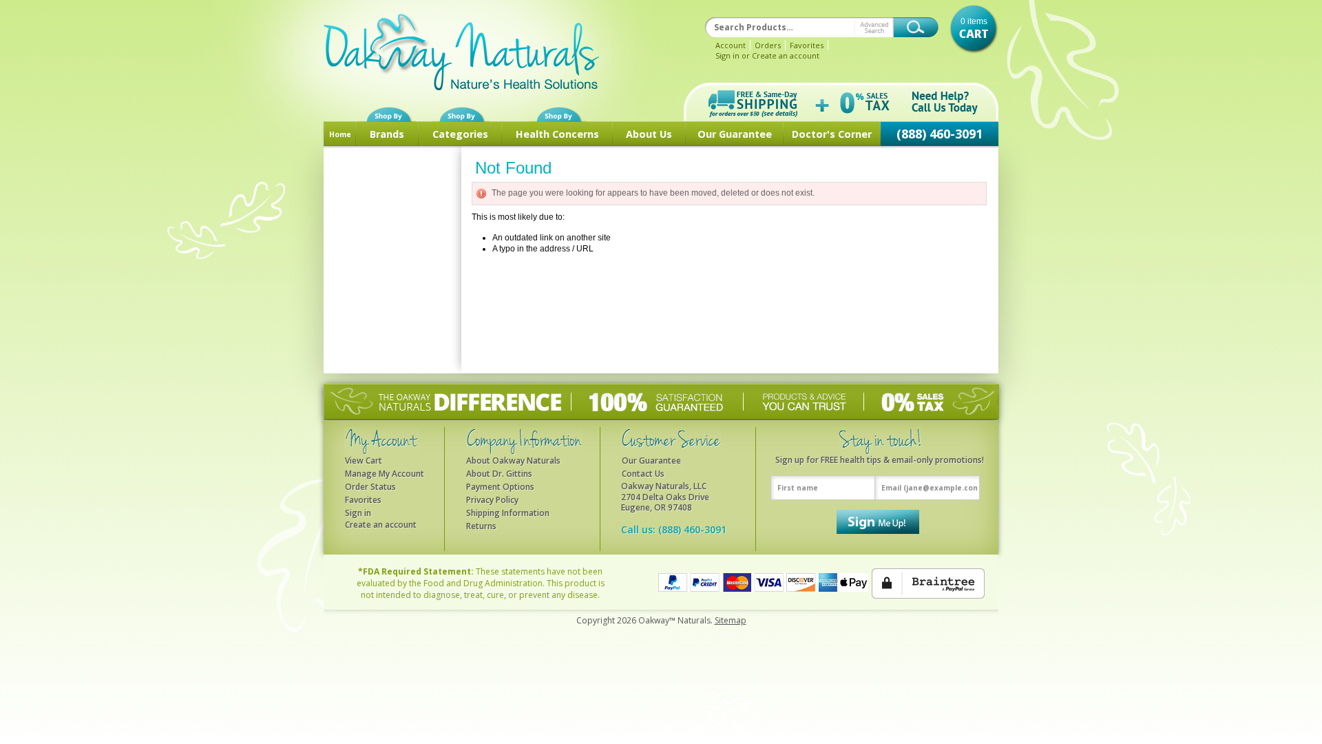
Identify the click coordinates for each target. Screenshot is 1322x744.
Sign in (727, 55)
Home (340, 134)
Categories (460, 134)
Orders (768, 45)
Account (730, 45)
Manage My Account (384, 473)
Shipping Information (507, 513)
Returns (481, 526)
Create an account (785, 55)
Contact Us (643, 473)
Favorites (806, 45)
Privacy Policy (492, 500)
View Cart (363, 460)
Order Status (370, 487)
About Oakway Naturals (513, 460)
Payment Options (500, 487)
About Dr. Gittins (499, 473)
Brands (387, 134)
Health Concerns (557, 134)
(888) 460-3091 (939, 133)
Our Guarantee (651, 460)
